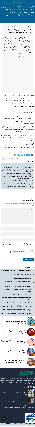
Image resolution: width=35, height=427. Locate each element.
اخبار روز (22, 27)
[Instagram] (28, 387)
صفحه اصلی (28, 27)
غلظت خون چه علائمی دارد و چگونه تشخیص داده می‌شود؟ (14, 332)
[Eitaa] (34, 387)
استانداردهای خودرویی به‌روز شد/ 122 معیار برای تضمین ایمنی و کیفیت (16, 184)
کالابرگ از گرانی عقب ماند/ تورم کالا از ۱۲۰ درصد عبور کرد (17, 167)
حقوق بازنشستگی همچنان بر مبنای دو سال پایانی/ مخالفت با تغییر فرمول (16, 171)
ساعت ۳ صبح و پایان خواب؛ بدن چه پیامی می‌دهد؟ (15, 352)
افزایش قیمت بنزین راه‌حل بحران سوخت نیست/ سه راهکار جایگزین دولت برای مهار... (17, 177)
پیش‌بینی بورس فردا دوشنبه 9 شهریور (22, 278)
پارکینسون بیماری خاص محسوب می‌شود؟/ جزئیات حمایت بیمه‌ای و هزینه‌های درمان (15, 362)
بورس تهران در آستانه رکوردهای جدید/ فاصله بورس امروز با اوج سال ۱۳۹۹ (16, 314)
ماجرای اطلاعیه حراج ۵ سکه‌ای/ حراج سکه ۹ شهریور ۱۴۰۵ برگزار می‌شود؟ (16, 282)
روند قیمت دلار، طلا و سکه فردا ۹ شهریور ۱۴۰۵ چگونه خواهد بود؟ (15, 270)
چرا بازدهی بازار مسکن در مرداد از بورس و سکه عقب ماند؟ (17, 294)
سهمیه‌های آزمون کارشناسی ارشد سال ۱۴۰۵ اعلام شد (18, 181)
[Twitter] (24, 387)
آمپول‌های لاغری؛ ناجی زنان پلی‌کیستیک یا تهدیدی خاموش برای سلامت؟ (15, 322)
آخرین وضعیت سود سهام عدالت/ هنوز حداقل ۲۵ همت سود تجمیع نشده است (16, 298)
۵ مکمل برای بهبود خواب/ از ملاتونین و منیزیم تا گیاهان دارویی (13, 342)
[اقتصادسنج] (17, 3)
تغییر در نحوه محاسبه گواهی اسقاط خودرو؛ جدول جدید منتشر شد (17, 187)
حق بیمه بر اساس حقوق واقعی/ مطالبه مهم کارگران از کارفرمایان (18, 174)
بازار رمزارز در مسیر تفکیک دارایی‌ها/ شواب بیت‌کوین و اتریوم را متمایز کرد (16, 310)
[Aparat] (31, 387)
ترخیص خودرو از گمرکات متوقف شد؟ (22, 164)
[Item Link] (31, 322)
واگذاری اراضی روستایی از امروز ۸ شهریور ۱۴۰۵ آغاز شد (18, 302)
